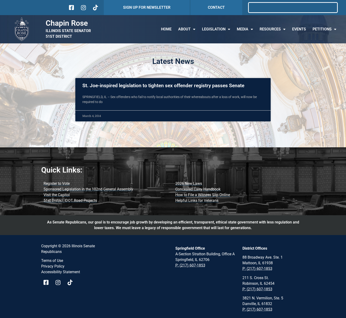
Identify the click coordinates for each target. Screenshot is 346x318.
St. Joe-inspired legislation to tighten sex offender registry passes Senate (163, 85)
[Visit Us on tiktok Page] (72, 282)
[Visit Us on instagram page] (60, 282)
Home (166, 29)
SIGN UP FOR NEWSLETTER (146, 7)
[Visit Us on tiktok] (95, 7)
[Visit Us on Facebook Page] (48, 282)
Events (299, 29)
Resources (270, 29)
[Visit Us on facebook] (71, 7)
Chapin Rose (67, 23)
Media (242, 29)
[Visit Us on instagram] (83, 7)
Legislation (213, 29)
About (184, 29)
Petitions (322, 29)
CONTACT (216, 7)
